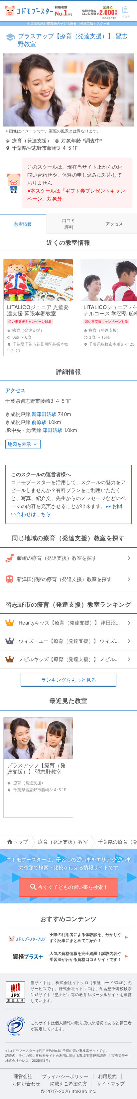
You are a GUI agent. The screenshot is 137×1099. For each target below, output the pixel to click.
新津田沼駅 (44, 414)
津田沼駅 (52, 430)
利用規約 (107, 1076)
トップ (20, 842)
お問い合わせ (26, 1083)
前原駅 (39, 422)
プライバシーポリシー (65, 1076)
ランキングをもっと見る (68, 680)
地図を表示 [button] (19, 444)
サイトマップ (111, 1083)
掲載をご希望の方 (68, 1083)
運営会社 (23, 1076)
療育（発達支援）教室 (63, 842)
